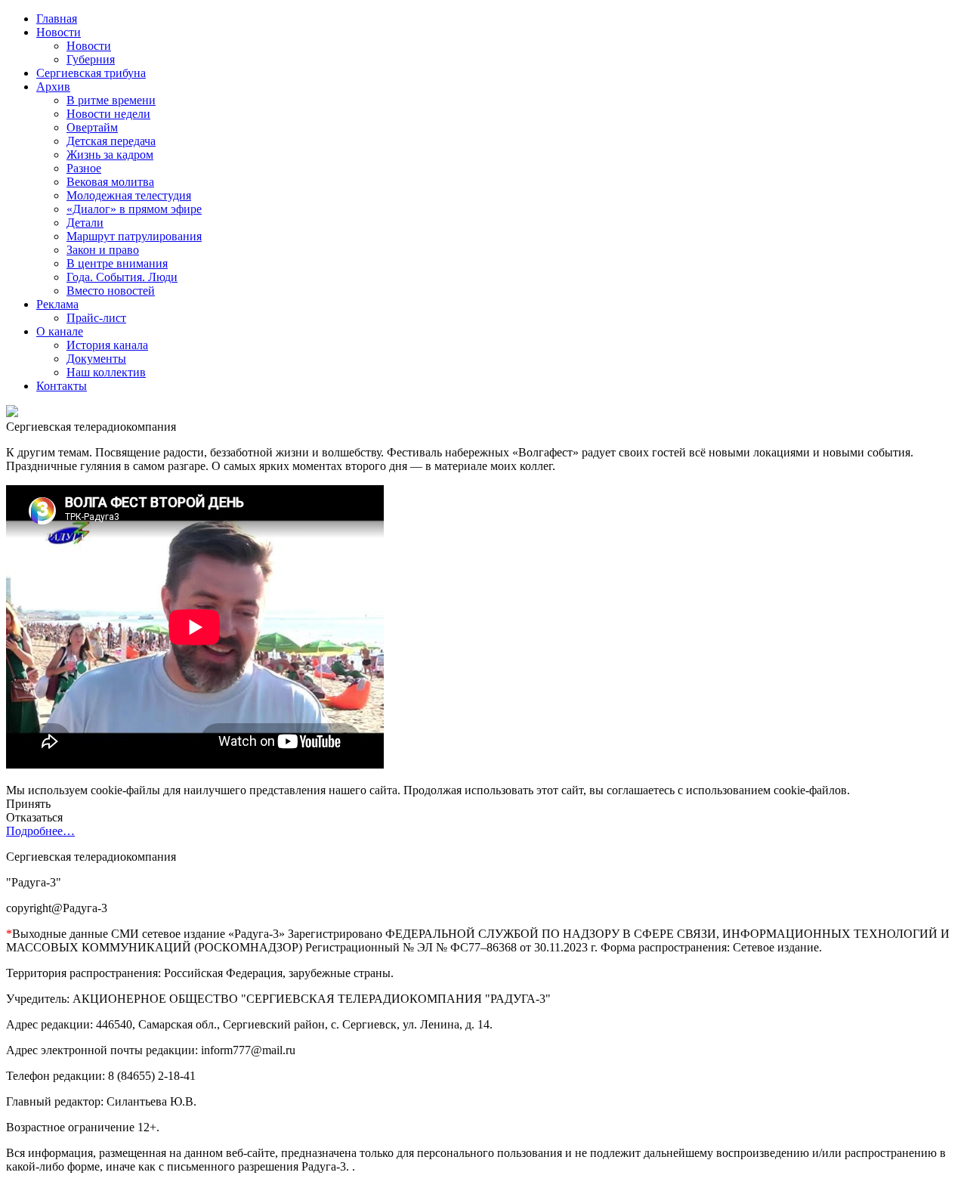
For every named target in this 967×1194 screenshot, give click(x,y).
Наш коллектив (106, 372)
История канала (107, 345)
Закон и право (102, 249)
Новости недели (108, 113)
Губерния (90, 59)
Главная (56, 18)
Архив (53, 86)
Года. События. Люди (122, 277)
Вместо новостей (110, 290)
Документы (96, 358)
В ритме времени (111, 100)
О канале (59, 331)
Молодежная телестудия (128, 195)
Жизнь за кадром (109, 154)
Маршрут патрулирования (134, 236)
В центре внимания (117, 263)
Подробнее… (40, 830)
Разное (83, 168)
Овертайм (92, 127)
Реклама (57, 304)
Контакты (61, 385)
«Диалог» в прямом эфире (134, 209)
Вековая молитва (110, 181)
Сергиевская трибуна (91, 73)
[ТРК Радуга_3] (12, 413)
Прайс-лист (96, 317)
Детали (84, 222)
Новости (58, 32)
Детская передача (111, 141)
